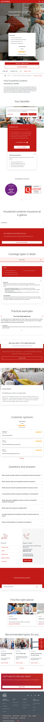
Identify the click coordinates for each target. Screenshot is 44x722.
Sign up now (22, 686)
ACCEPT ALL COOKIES (32, 114)
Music (34, 710)
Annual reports (15, 705)
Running (34, 707)
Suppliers (34, 715)
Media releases (15, 702)
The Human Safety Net (36, 704)
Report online (27, 560)
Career (24, 699)
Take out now (22, 358)
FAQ (21, 71)
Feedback (4, 711)
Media (14, 699)
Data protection (24, 715)
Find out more (4, 662)
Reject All (24, 114)
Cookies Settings (10, 114)
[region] (22, 112)
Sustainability (5, 706)
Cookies (29, 715)
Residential (3, 651)
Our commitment (36, 700)
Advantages (5, 71)
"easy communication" (7, 435)
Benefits (24, 707)
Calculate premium (22, 66)
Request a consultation (22, 63)
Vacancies (25, 702)
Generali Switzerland (6, 700)
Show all (22, 458)
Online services (5, 554)
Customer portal (5, 547)
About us (4, 703)
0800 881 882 (27, 551)
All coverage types (21, 142)
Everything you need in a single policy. (14, 393)
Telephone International (28, 554)
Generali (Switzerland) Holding (8, 720)
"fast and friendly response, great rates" (11, 444)
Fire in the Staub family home (22, 316)
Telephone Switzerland (27, 549)
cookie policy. (24, 111)
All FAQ (3, 550)
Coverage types (14, 71)
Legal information (16, 715)
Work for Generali (26, 705)
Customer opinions (6, 708)
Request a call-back (5, 557)
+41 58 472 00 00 (28, 556)
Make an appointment (22, 242)
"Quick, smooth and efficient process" (11, 453)
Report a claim (27, 71)
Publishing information (7, 715)
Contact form (4, 561)
